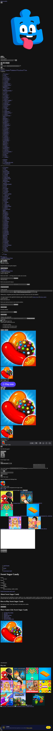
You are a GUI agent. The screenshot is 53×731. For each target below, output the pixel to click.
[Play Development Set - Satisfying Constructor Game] (45, 679)
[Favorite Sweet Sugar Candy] (2, 389)
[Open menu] (2, 2)
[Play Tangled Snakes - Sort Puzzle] (38, 705)
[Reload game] (2, 454)
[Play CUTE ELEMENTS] (19, 679)
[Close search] (16, 60)
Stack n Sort (6, 616)
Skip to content (4, 1)
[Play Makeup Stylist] (7, 692)
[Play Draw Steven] (19, 692)
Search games (4, 58)
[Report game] (46, 443)
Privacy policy (29, 727)
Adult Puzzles (6, 565)
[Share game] (43, 443)
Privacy (8, 258)
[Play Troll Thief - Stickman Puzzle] (8, 706)
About (2, 258)
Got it (48, 727)
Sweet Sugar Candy (7, 571)
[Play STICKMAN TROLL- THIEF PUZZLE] (24, 706)
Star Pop (6, 614)
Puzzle (4, 568)
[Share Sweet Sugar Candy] (4, 389)
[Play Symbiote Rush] (7, 679)
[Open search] (2, 63)
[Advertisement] (18, 539)
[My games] (4, 63)
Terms (11, 258)
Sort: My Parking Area (9, 619)
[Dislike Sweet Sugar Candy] (5, 387)
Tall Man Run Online (8, 612)
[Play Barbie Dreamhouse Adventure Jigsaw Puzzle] (32, 692)
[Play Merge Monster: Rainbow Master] (7, 705)
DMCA (5, 258)
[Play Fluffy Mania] (45, 692)
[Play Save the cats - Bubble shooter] (32, 679)
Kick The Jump (7, 617)
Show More (3, 606)
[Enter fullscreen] (49, 443)
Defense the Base (8, 615)
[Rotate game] (4, 454)
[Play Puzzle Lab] (29, 705)
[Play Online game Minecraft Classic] (19, 705)
